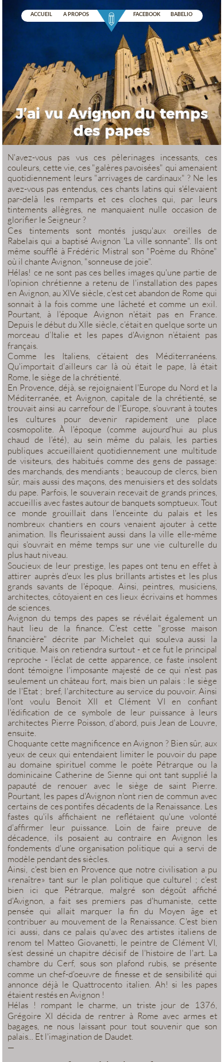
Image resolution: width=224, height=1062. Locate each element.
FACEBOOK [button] (146, 14)
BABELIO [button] (181, 14)
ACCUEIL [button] (41, 14)
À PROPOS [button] (76, 14)
